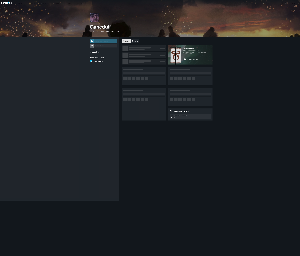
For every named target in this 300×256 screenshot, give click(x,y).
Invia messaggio (99, 45)
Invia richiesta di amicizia (101, 41)
